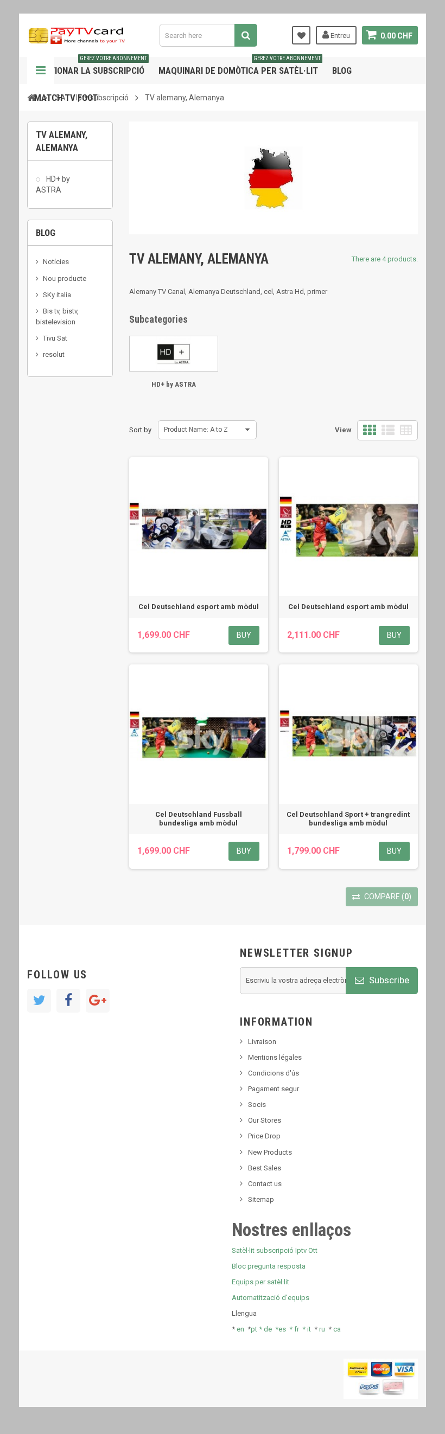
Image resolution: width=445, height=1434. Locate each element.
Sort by (140, 430)
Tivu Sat (55, 338)
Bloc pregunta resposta (269, 1266)
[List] (388, 430)
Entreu (339, 35)
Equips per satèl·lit (260, 1282)
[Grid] (369, 430)
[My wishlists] (301, 35)
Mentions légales (275, 1057)
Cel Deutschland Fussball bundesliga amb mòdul (198, 818)
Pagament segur (273, 1089)
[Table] (406, 430)
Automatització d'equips (270, 1298)
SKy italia (57, 295)
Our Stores (264, 1120)
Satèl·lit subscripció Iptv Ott (274, 1250)
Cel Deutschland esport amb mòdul (198, 607)
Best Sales (264, 1168)
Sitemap (261, 1199)
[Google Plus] (98, 1001)
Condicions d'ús (273, 1073)
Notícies (56, 262)
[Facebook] (68, 1001)
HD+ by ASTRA (53, 184)
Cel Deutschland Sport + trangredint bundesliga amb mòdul (348, 818)
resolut (54, 354)
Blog (342, 70)
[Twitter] (39, 1001)
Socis (257, 1104)
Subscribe (388, 980)
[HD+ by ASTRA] (173, 353)
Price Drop (264, 1136)
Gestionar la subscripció (90, 66)
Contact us (265, 1184)
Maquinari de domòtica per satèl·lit (239, 66)
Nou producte (64, 278)
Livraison (262, 1042)
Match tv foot (66, 97)
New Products (270, 1152)
